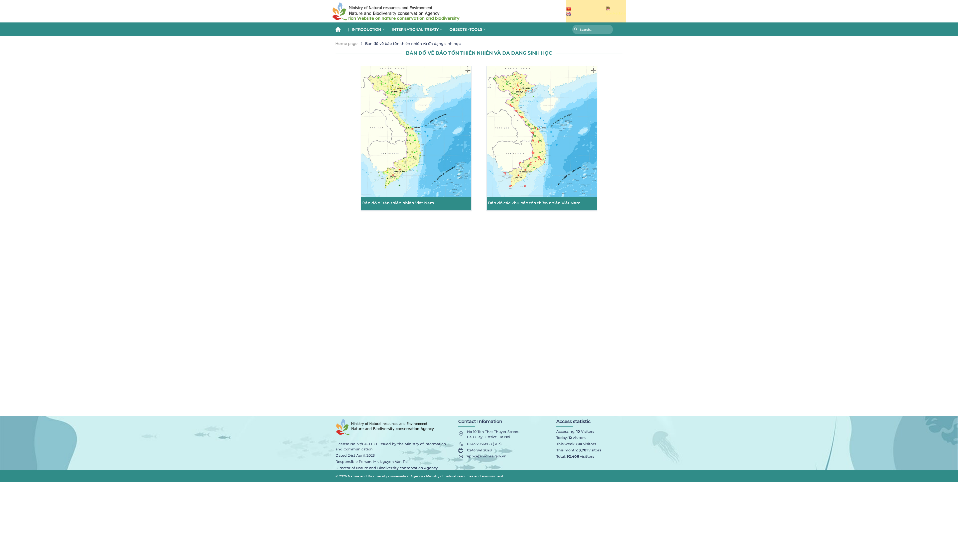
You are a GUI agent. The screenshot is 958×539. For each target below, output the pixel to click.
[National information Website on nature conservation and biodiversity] (419, 11)
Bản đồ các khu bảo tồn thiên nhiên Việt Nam (534, 203)
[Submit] (576, 30)
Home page (346, 43)
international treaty (415, 29)
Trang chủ (340, 29)
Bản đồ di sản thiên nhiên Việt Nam (398, 203)
